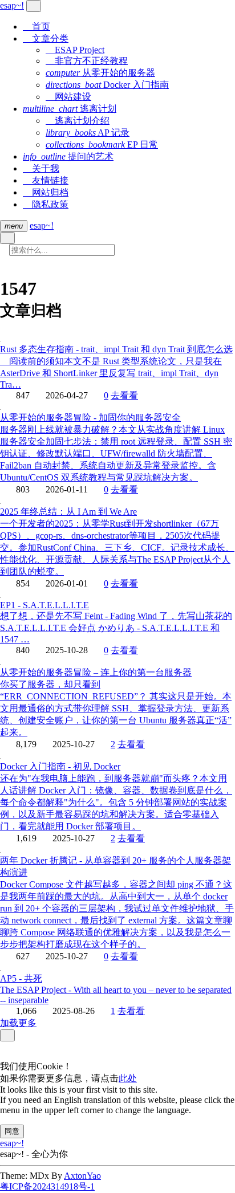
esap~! (42, 225)
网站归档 (45, 192)
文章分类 (45, 38)
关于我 (41, 168)
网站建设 (68, 96)
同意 (12, 1131)
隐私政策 (45, 204)
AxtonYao (82, 1175)
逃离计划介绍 (78, 120)
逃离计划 (69, 108)
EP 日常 (102, 144)
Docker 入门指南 (107, 84)
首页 (36, 26)
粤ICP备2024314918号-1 (47, 1186)
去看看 (124, 395)
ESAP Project (75, 50)
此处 (128, 1078)
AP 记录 (87, 132)
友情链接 (45, 180)
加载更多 (18, 1023)
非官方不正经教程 (87, 61)
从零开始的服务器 (100, 73)
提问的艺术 (68, 156)
